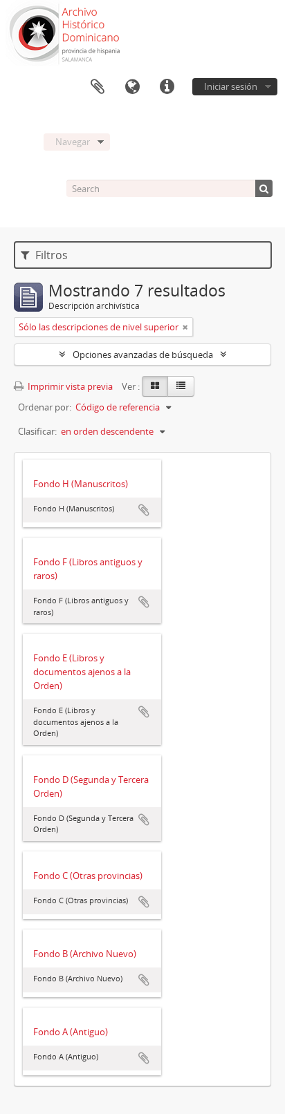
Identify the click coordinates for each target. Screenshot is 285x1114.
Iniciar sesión (230, 86)
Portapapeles (97, 87)
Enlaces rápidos (166, 87)
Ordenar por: (44, 407)
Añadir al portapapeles (144, 510)
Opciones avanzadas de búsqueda (143, 354)
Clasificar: (37, 431)
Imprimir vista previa (69, 386)
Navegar (72, 141)
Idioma (132, 87)
